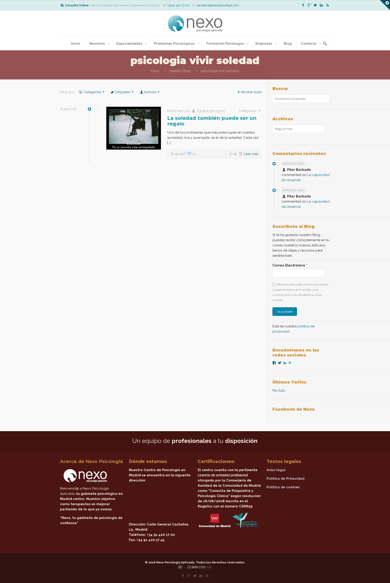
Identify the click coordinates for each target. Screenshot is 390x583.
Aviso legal (276, 470)
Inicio (155, 71)
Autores (150, 92)
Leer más (251, 154)
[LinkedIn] (321, 5)
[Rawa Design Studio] (199, 568)
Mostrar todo (251, 92)
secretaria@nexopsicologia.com (217, 5)
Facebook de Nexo (293, 409)
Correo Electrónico (289, 265)
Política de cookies (283, 487)
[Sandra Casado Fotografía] (181, 568)
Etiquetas (122, 92)
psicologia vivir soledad (220, 71)
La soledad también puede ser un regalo (212, 121)
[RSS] (327, 5)
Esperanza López (211, 111)
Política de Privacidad (285, 479)
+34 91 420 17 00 (178, 5)
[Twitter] (315, 5)
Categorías (92, 92)
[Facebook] (303, 5)
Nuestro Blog (180, 71)
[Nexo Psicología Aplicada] (195, 24)
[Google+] (309, 5)
